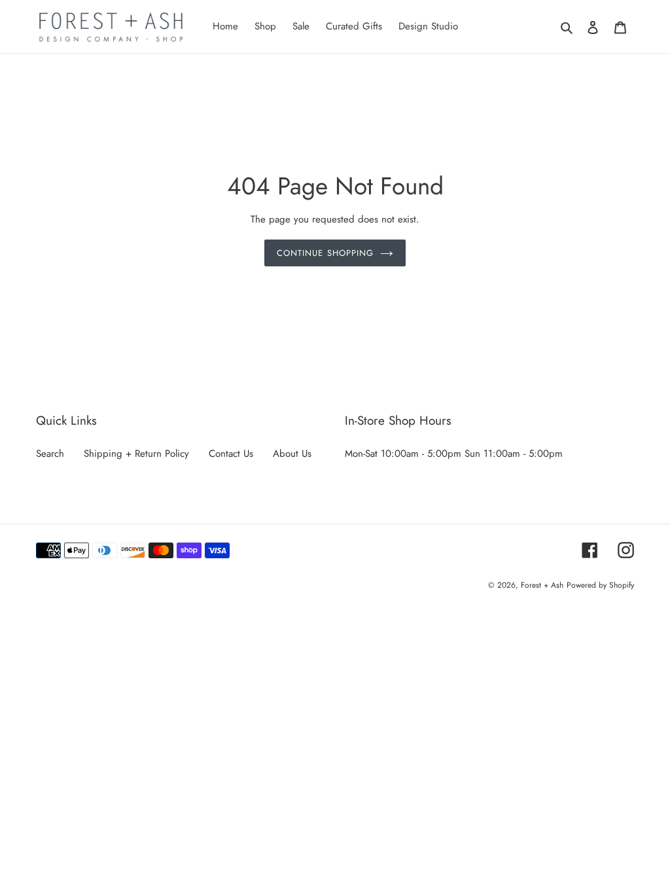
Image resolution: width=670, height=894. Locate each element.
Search (50, 453)
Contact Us (231, 453)
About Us (292, 453)
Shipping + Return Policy (136, 453)
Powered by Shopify (600, 585)
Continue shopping (325, 253)
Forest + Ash (542, 585)
